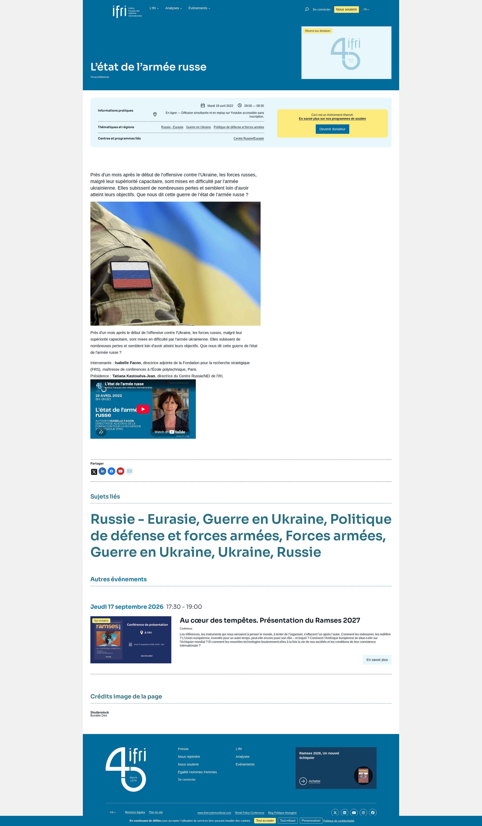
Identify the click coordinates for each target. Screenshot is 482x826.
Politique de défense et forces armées (239, 127)
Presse (183, 749)
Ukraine (244, 552)
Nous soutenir (346, 9)
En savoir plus (377, 660)
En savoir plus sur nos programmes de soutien (332, 118)
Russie (299, 552)
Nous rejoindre (189, 757)
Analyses (172, 8)
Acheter (314, 781)
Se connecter (321, 9)
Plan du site (156, 812)
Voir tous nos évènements (118, 54)
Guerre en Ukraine (198, 127)
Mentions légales (135, 812)
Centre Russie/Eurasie (249, 138)
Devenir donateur (332, 129)
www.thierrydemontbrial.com (214, 812)
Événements (197, 8)
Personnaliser (311, 820)
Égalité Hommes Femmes (197, 772)
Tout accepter (265, 820)
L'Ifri (153, 8)
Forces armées (333, 535)
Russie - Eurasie (172, 127)
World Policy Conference (249, 812)
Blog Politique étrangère (282, 812)
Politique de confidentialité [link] (338, 820)
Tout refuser (288, 820)
